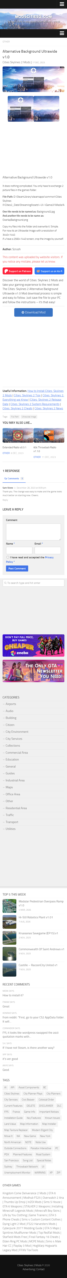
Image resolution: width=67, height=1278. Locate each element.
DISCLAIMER (46, 1105)
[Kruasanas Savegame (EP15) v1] (9, 938)
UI (43, 1166)
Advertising (29, 1269)
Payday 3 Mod (22, 1245)
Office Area (13, 794)
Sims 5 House (52, 1202)
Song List (28, 1160)
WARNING (40, 1172)
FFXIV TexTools (28, 1250)
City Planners (53, 1093)
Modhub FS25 (32, 1197)
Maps (9, 787)
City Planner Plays (33, 1093)
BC (44, 1087)
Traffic (10, 815)
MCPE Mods (36, 1241)
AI (5, 1087)
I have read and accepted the (30, 559)
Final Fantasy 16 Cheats (43, 1237)
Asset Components (29, 1087)
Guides (10, 773)
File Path (15, 417)
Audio (9, 711)
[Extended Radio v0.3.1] (18, 435)
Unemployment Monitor (17, 1172)
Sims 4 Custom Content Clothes (41, 1219)
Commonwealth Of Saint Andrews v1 (41, 949)
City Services (14, 739)
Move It (8, 1136)
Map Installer (49, 1123)
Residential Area (16, 808)
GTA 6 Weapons (12, 1206)
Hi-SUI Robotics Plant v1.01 (36, 917)
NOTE (28, 1142)
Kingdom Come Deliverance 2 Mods (24, 1193)
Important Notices (49, 1111)
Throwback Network (27, 1166)
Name (10, 543)
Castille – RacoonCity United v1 (38, 965)
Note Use (41, 1142)
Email (39, 543)
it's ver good (10, 1059)
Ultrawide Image (29, 417)
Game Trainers (38, 1215)
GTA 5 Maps (51, 1228)
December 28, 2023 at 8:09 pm (31, 487)
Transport (12, 822)
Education (12, 759)
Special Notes (44, 1160)
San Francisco (11, 1160)
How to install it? (13, 995)
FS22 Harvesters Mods (41, 1224)
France (16, 1111)
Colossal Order (46, 1099)
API (12, 1087)
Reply (5, 500)
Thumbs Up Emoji (15, 1202)
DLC (59, 1105)
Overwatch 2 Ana (53, 1197)
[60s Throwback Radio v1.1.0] (49, 435)
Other (6, 41)
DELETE (31, 1105)
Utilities (10, 829)
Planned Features (22, 1154)
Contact (40, 1269)
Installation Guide (13, 1117)
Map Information (29, 1123)
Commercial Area (17, 752)
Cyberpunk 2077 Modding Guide (22, 1228)
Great (6, 1006)
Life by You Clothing (15, 1215)
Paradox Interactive (41, 1148)
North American (12, 1142)
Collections (13, 745)
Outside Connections (15, 1148)
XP (51, 1172)
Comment (11, 520)
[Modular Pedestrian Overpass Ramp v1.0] (9, 906)
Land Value (10, 1123)
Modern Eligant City (42, 1130)
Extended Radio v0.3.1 (14, 447)
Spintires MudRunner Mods (19, 1232)
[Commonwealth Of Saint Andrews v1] (9, 954)
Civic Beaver (28, 1099)
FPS (6, 1111)
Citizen (10, 725)
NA (18, 1136)
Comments (15, 478)
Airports (11, 704)
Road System (43, 1154)
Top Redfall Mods (49, 1232)
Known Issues (52, 1117)
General (11, 766)
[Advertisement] (33, 149)
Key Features (34, 1117)
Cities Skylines (11, 1093)
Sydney (8, 1166)
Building (11, 718)
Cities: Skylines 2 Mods (29, 1265)
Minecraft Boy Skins (47, 1210)
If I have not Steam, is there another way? (28, 1047)
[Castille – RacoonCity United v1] (9, 970)
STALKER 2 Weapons (37, 1206)
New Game (30, 1136)
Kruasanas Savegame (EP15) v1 (38, 933)
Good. (6, 1070)
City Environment (17, 732)
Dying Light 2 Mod (14, 1224)
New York (45, 1136)
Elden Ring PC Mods (15, 1241)
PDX (6, 1154)
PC (56, 1148)
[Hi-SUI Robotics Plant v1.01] (9, 922)
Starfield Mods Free (15, 1237)
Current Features (13, 1105)
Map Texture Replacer (16, 1130)
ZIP (58, 1172)
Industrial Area (15, 780)
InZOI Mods (35, 1202)
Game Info (29, 1111)
